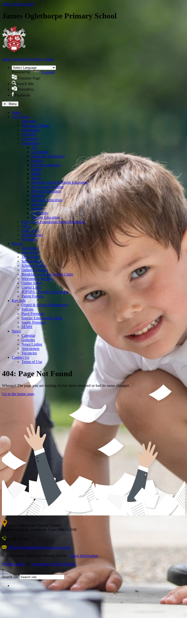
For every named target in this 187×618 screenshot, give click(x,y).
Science (37, 204)
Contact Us (20, 357)
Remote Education (45, 217)
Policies (27, 309)
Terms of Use (31, 362)
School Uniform (33, 265)
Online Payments (34, 270)
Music (36, 178)
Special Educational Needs (42, 318)
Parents (17, 244)
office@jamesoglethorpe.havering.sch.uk (39, 547)
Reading (37, 195)
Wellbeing (29, 239)
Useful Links (31, 287)
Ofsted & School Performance (44, 305)
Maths (36, 174)
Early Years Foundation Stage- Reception (53, 222)
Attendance (30, 248)
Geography (39, 213)
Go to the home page (18, 394)
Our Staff (28, 134)
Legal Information (84, 556)
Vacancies (29, 353)
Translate (48, 72)
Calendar (28, 335)
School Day (30, 252)
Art (33, 147)
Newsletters (30, 349)
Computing (39, 152)
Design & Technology (48, 156)
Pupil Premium (32, 314)
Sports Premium (33, 322)
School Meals (31, 261)
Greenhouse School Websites (53, 564)
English (37, 160)
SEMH (26, 327)
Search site (10, 577)
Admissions (30, 130)
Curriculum (30, 143)
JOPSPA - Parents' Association (45, 292)
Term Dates (30, 257)
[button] (14, 76)
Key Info (19, 300)
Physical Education (46, 191)
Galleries (28, 340)
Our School (20, 117)
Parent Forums (32, 296)
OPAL (26, 226)
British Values (32, 235)
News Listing (31, 344)
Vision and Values (35, 125)
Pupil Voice (30, 230)
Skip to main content (18, 4)
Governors (29, 139)
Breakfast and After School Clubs (47, 274)
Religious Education (46, 200)
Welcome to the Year (37, 279)
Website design (13, 564)
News (16, 331)
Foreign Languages (46, 165)
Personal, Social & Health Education (59, 182)
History (37, 169)
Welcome (28, 121)
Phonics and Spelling (47, 187)
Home (16, 112)
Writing (37, 209)
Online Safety (32, 283)
